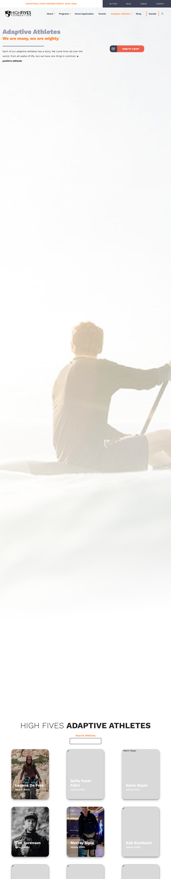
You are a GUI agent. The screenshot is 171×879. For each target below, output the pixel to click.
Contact (160, 4)
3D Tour (113, 4)
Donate (152, 14)
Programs (64, 14)
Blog (128, 4)
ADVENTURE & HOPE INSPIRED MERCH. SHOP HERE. (51, 4)
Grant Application (84, 14)
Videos (143, 4)
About (50, 14)
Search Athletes (85, 735)
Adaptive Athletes (120, 14)
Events (102, 14)
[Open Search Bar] (162, 14)
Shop (138, 14)
